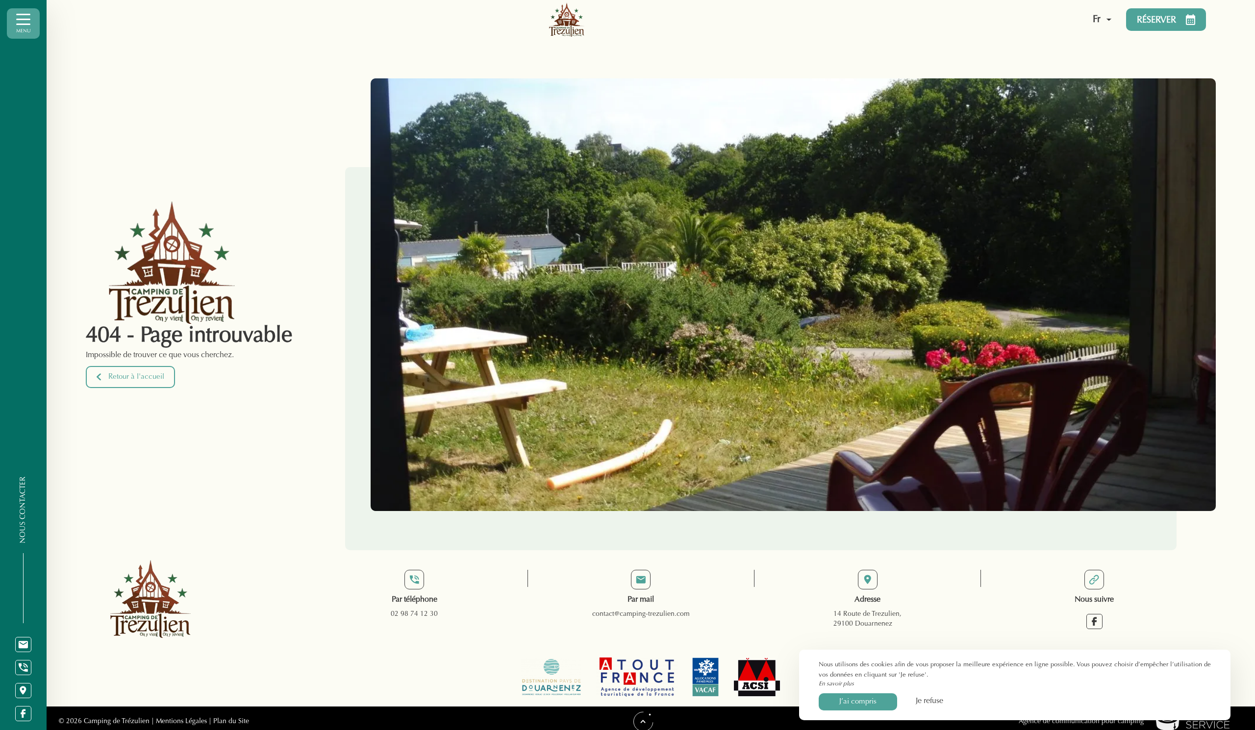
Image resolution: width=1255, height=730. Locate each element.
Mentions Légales (181, 721)
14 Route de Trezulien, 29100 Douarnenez (867, 619)
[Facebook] (23, 713)
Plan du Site (230, 721)
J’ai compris (858, 702)
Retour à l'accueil (136, 377)
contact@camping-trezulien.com (641, 614)
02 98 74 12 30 (414, 614)
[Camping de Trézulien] (790, 19)
